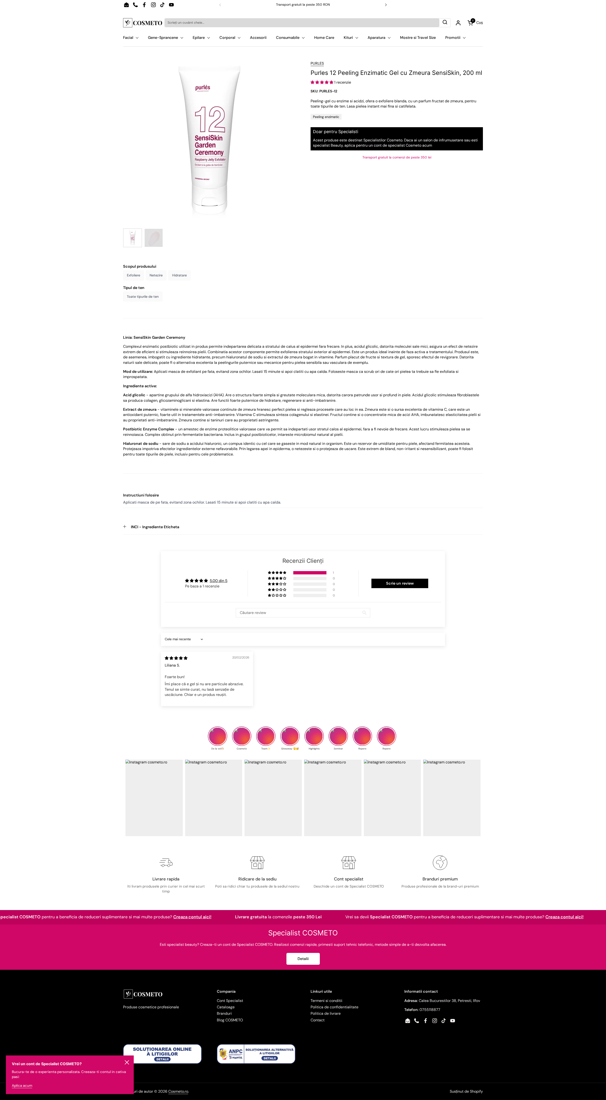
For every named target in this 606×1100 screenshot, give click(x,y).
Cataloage (226, 1007)
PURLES (317, 63)
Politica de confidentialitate (334, 1007)
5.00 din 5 (218, 580)
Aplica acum (22, 1085)
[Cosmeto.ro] (142, 23)
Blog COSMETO (230, 1020)
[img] (176, 658)
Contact (318, 1020)
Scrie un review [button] (400, 583)
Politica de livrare (326, 1013)
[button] (322, 82)
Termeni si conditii (326, 1000)
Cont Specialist (230, 1000)
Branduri (224, 1013)
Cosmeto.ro (178, 1091)
